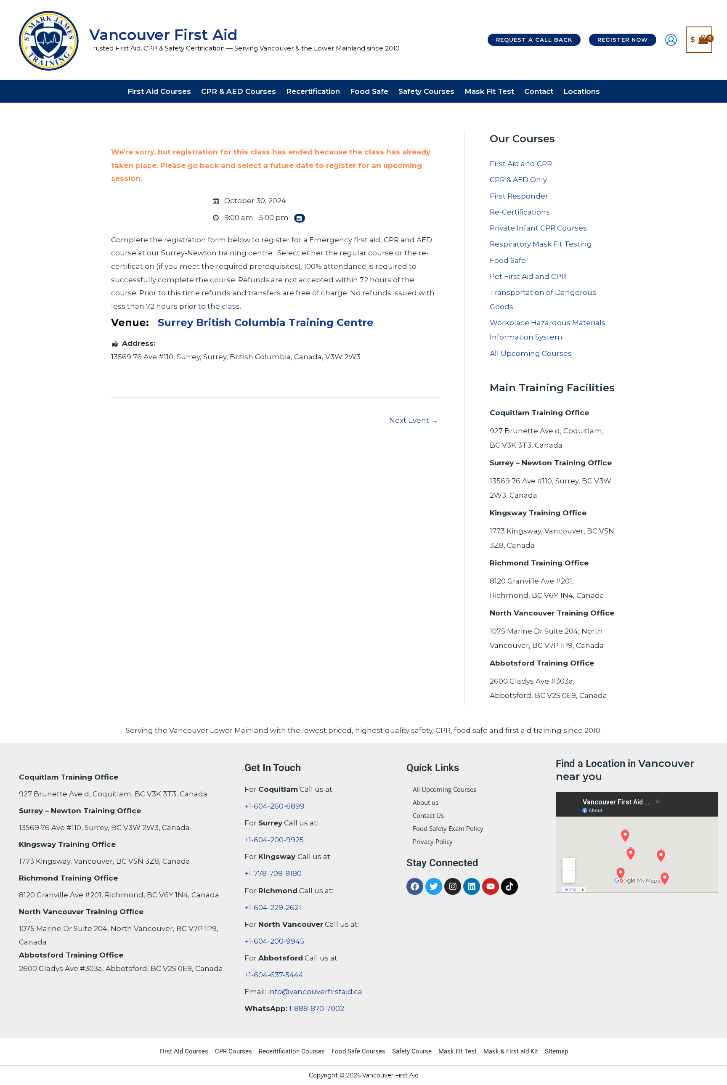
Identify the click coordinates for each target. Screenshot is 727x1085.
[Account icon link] (671, 40)
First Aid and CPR (521, 163)
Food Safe (508, 260)
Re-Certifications (520, 212)
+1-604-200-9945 (274, 941)
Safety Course (412, 1051)
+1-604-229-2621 (272, 907)
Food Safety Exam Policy (448, 828)
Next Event (413, 420)
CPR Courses (233, 1051)
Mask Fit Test (457, 1051)
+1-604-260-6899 (274, 806)
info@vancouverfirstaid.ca (315, 991)
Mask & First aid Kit (510, 1051)
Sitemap (556, 1051)
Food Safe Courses (358, 1051)
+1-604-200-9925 (274, 840)
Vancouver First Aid (163, 35)
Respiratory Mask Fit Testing (541, 244)
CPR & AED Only (518, 179)
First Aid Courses (183, 1051)
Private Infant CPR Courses (538, 228)
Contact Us (428, 815)
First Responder (519, 196)
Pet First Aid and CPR (528, 276)
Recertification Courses (292, 1051)
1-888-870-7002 (316, 1008)
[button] (534, 40)
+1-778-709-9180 (273, 873)
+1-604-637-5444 (273, 975)
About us (425, 802)
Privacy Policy (433, 841)
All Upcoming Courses (531, 353)
